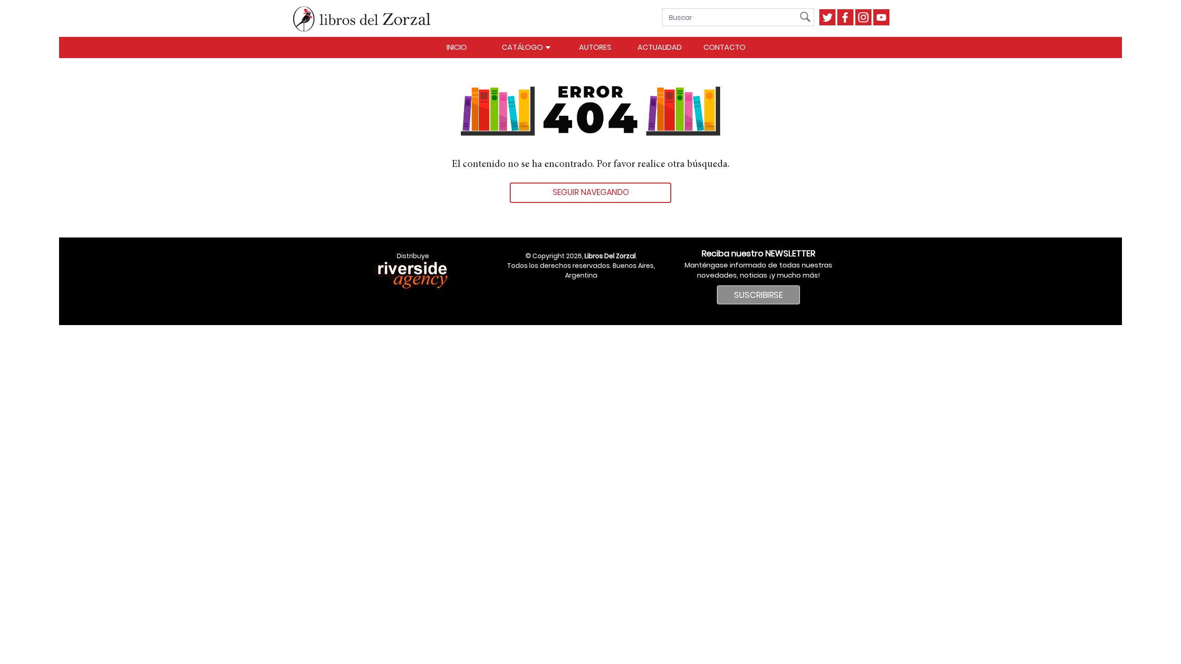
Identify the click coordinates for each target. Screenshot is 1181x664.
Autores (595, 47)
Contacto (725, 47)
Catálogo (523, 47)
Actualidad (660, 47)
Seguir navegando (591, 192)
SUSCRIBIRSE (758, 295)
